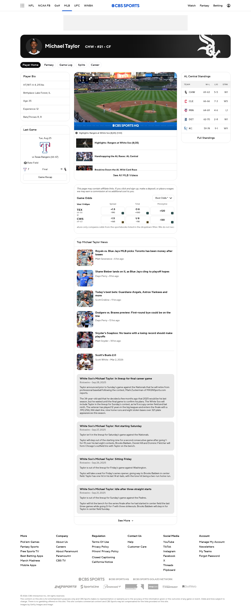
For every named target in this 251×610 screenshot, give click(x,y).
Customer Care (137, 546)
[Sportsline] (90, 586)
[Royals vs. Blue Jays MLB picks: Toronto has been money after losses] (85, 258)
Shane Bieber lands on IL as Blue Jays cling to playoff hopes (132, 271)
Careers (61, 546)
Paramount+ (63, 556)
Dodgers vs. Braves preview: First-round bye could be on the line (133, 314)
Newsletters (206, 546)
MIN (191, 110)
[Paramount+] (112, 586)
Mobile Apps (28, 565)
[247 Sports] (65, 586)
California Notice (102, 562)
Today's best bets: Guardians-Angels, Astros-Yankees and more (131, 293)
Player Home (30, 65)
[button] (22, 5)
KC (190, 128)
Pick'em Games (29, 542)
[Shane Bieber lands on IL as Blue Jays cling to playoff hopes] (85, 278)
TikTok (167, 546)
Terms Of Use (100, 542)
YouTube (168, 542)
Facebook (169, 556)
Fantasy (49, 65)
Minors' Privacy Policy (105, 551)
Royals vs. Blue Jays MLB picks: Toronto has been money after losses (133, 252)
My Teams (205, 551)
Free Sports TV (29, 551)
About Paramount (67, 551)
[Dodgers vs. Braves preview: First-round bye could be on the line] (85, 319)
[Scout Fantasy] (170, 586)
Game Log (65, 65)
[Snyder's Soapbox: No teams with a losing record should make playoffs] (85, 340)
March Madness (30, 560)
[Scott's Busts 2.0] (85, 362)
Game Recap (45, 177)
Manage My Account (212, 542)
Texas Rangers (42, 157)
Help (131, 542)
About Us (62, 542)
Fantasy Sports (29, 546)
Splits (81, 65)
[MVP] (153, 585)
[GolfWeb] (189, 586)
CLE (191, 101)
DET (191, 119)
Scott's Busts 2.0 (105, 355)
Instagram (169, 551)
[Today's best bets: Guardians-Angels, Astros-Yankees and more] (85, 299)
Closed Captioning (103, 557)
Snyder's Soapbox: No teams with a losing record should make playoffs (133, 334)
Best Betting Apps (31, 556)
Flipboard (169, 570)
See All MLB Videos (125, 175)
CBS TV (61, 560)
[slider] (125, 120)
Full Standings (206, 138)
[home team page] (45, 147)
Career (95, 65)
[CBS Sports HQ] (119, 579)
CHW (192, 92)
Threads (168, 565)
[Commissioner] (134, 585)
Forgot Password (209, 556)
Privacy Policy (100, 546)
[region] (125, 101)
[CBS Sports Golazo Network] (153, 579)
